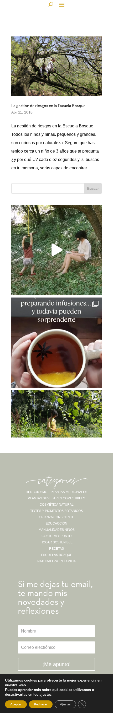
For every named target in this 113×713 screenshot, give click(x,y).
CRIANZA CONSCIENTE (56, 517)
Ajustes (65, 704)
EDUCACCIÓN (56, 523)
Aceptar (16, 704)
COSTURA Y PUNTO (56, 536)
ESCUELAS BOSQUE (56, 555)
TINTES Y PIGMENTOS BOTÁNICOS (56, 511)
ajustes (45, 694)
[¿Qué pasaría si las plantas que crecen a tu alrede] (56, 250)
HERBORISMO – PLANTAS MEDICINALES (56, 492)
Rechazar (40, 704)
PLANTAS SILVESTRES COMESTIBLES (56, 498)
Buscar (93, 188)
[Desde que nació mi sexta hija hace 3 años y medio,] (56, 435)
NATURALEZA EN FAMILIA (56, 561)
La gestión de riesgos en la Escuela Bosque (48, 106)
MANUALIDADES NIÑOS (57, 530)
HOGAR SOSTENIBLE (56, 542)
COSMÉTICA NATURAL (57, 504)
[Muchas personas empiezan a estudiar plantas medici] (56, 343)
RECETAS (56, 548)
